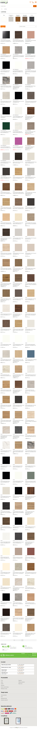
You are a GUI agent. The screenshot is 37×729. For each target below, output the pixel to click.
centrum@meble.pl (20, 665)
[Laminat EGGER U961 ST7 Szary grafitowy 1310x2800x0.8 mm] (31, 202)
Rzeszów (34, 655)
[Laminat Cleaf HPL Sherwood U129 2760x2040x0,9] (6, 110)
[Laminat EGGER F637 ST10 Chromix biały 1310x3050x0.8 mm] (31, 582)
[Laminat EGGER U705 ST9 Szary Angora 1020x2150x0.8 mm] (6, 490)
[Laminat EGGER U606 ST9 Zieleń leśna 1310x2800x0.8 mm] (6, 126)
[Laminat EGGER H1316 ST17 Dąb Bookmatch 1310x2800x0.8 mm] (6, 50)
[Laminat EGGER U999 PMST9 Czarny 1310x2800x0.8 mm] (6, 475)
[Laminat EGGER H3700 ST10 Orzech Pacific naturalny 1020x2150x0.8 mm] (31, 506)
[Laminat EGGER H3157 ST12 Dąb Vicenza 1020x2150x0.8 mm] (31, 399)
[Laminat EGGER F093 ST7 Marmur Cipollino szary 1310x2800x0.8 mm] (31, 445)
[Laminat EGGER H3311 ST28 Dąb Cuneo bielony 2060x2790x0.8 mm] (31, 430)
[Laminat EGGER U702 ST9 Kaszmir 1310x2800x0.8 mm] (31, 247)
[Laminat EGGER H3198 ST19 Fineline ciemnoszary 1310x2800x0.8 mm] (18, 80)
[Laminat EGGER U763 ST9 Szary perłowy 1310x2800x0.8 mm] (31, 171)
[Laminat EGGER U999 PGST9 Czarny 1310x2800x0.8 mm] (6, 65)
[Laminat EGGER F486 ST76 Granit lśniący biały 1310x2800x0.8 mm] (6, 354)
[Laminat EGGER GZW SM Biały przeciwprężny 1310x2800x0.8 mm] (6, 34)
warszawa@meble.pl (21, 673)
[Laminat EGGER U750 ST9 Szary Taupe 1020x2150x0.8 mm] (31, 262)
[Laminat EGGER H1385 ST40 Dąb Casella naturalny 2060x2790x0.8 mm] (6, 414)
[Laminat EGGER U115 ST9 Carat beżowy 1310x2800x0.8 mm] (31, 521)
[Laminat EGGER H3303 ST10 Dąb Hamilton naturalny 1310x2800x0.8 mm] (6, 202)
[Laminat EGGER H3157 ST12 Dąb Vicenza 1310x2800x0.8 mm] (31, 293)
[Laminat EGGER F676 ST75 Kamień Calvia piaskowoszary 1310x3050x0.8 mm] (6, 430)
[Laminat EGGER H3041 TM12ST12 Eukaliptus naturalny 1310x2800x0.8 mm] (31, 278)
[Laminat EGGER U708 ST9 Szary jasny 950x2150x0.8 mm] (31, 80)
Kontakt (3, 662)
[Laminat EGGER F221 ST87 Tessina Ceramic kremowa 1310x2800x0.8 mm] (18, 566)
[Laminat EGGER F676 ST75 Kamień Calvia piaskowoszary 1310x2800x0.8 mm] (18, 582)
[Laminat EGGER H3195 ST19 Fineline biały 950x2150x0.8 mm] (18, 126)
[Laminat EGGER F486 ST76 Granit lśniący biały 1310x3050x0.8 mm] (6, 95)
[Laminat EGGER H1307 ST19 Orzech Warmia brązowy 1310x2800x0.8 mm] (31, 110)
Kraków (23, 653)
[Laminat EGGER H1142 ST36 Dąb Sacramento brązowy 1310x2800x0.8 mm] (18, 414)
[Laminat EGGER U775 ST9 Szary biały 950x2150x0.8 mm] (31, 323)
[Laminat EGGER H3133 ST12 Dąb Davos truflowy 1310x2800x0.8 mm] (18, 202)
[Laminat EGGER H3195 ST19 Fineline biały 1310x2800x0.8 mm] (6, 141)
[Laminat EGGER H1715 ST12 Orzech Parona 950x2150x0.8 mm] (31, 597)
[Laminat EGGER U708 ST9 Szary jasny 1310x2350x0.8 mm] (6, 156)
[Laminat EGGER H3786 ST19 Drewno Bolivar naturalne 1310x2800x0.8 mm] (31, 141)
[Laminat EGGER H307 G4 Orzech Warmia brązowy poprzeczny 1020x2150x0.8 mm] (31, 490)
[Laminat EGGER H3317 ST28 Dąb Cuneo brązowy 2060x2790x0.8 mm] (6, 262)
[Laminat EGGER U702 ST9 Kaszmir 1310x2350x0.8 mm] (18, 247)
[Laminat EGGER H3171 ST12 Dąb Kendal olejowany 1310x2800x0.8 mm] (6, 399)
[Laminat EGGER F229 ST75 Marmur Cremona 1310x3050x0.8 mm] (6, 308)
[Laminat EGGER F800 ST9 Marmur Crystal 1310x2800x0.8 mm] (6, 445)
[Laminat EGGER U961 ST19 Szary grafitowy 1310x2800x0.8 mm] (6, 171)
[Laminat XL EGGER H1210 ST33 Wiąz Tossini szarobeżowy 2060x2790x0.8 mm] (31, 126)
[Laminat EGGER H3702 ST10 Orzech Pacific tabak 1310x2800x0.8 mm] (6, 521)
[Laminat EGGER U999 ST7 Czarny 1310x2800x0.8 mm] (6, 460)
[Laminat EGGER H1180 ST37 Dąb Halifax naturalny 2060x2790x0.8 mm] (18, 445)
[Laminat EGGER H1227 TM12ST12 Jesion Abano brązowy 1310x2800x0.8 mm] (6, 232)
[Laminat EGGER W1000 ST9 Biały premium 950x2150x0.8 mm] (6, 338)
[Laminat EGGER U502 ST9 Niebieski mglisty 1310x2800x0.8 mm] (31, 354)
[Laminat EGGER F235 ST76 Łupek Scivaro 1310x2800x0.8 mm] (18, 536)
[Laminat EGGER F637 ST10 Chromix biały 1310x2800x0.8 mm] (6, 369)
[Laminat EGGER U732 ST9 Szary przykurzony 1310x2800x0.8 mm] (31, 50)
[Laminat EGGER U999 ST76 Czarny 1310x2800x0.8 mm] (18, 490)
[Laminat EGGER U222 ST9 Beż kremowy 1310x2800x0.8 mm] (6, 566)
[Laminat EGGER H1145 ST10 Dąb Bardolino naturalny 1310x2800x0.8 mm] (18, 506)
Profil (2, 696)
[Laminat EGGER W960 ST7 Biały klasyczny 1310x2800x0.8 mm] (18, 110)
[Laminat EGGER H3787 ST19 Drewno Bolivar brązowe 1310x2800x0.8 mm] (18, 384)
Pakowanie (2, 685)
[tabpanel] (4, 18)
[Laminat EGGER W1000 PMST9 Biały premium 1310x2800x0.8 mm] (31, 338)
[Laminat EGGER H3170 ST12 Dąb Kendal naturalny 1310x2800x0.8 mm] (31, 308)
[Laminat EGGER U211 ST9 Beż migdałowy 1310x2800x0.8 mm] (18, 551)
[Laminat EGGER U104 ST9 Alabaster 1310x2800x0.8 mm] (6, 551)
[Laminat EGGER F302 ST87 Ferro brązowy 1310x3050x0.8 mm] (6, 323)
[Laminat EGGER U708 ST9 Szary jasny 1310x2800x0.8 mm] (18, 232)
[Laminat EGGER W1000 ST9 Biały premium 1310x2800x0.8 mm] (18, 475)
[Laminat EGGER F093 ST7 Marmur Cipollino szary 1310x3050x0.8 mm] (6, 80)
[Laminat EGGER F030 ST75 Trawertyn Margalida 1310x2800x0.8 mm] (31, 414)
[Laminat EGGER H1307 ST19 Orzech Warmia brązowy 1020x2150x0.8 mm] (18, 308)
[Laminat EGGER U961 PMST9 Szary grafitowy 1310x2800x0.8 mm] (18, 399)
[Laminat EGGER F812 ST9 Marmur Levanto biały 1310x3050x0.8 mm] (31, 369)
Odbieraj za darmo (9, 655)
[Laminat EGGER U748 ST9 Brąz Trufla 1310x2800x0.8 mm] (18, 293)
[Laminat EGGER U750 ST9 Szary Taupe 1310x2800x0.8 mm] (31, 460)
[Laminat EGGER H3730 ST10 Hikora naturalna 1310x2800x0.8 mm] (18, 171)
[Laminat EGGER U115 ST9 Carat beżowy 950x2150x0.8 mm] (6, 582)
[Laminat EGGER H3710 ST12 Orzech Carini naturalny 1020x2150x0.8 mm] (31, 536)
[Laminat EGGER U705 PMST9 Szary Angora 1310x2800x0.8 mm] (31, 156)
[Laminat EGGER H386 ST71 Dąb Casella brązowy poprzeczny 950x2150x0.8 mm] (6, 293)
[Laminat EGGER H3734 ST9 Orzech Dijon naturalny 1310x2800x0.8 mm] (31, 566)
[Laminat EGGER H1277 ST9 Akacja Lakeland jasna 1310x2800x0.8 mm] (6, 247)
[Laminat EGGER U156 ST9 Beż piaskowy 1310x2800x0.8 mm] (18, 460)
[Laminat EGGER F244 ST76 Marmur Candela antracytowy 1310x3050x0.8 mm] (18, 430)
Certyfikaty (4, 715)
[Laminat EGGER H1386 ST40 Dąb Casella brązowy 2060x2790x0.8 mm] (18, 186)
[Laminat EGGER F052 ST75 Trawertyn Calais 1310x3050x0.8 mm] (31, 384)
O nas (2, 680)
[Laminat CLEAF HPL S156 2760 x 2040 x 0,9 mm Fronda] (18, 156)
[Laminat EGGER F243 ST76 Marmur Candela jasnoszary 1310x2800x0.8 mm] (18, 50)
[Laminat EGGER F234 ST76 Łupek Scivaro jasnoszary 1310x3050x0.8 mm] (31, 65)
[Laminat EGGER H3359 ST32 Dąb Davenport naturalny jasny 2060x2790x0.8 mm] (18, 369)
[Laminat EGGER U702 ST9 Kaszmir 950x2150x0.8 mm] (31, 232)
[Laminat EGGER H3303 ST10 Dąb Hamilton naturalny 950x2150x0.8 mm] (18, 323)
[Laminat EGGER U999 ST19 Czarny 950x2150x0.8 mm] (18, 521)
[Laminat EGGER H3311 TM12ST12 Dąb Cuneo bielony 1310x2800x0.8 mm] (18, 612)
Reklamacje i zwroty (4, 688)
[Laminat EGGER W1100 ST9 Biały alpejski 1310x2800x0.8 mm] (18, 338)
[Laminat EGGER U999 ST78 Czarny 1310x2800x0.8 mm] (18, 95)
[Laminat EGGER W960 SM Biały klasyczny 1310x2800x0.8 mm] (6, 536)
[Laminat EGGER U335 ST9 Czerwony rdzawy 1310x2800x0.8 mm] (31, 551)
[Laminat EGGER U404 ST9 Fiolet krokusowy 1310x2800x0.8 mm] (18, 141)
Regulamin (20, 680)
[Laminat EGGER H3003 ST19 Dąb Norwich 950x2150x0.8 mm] (6, 627)
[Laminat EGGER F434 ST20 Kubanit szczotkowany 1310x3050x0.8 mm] (31, 95)
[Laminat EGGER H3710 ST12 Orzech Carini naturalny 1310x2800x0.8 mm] (18, 278)
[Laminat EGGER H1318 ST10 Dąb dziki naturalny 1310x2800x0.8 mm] (6, 384)
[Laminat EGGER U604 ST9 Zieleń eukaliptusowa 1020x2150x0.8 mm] (31, 475)
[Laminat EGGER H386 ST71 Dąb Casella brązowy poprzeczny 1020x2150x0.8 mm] (18, 262)
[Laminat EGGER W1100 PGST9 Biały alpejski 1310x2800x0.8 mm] (18, 65)
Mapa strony (20, 683)
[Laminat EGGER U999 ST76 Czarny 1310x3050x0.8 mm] (6, 597)
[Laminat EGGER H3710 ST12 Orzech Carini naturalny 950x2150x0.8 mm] (31, 612)
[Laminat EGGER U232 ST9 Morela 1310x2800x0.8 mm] (31, 34)
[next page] (22, 640)
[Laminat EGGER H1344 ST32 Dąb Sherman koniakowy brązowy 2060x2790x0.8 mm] (6, 278)
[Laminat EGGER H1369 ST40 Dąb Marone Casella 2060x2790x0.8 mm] (18, 34)
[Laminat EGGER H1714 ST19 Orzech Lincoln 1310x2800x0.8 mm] (6, 186)
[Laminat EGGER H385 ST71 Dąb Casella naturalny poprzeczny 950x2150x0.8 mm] (31, 627)
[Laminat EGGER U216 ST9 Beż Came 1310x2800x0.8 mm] (18, 627)
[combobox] (28, 26)
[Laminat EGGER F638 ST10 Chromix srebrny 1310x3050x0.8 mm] (18, 597)
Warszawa (34, 653)
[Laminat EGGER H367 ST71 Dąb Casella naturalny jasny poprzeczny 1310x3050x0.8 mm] (18, 354)
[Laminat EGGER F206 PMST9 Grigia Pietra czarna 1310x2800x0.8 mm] (6, 506)
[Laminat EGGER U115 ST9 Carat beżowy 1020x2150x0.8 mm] (18, 217)
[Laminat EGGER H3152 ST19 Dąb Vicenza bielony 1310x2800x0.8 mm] (6, 217)
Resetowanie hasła (4, 698)
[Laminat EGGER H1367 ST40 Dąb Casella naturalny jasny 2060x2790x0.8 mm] (31, 186)
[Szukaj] (34, 6)
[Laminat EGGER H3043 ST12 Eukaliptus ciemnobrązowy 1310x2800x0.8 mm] (6, 612)
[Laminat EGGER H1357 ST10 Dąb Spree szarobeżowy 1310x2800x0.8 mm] (31, 217)
